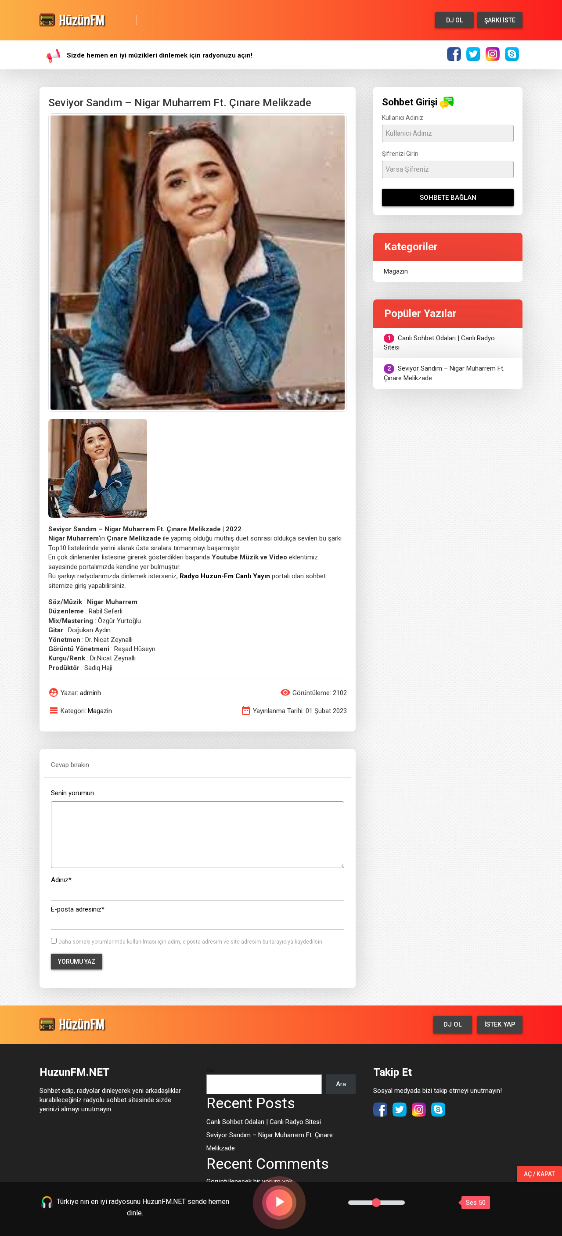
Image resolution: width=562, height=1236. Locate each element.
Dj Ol (454, 20)
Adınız (61, 880)
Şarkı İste (499, 20)
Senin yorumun (72, 793)
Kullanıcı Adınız (402, 117)
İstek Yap (499, 1024)
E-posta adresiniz (77, 909)
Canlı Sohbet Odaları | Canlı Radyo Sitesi (439, 342)
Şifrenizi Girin (400, 153)
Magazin (100, 711)
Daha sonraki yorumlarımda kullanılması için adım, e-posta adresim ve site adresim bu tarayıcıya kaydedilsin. (191, 942)
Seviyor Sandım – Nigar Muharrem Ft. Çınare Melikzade (444, 373)
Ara (210, 1070)
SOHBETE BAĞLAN (448, 198)
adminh (90, 693)
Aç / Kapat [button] (539, 1174)
